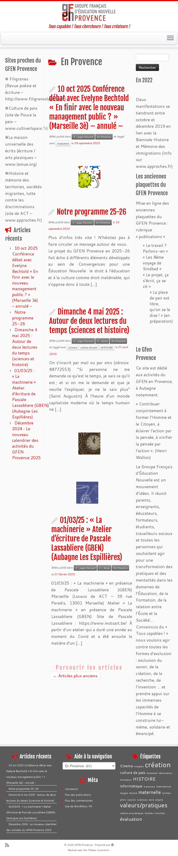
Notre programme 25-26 (22, 318)
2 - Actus (102, 341)
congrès (139, 766)
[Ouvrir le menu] (170, 38)
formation (126, 779)
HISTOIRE (107, 347)
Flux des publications (78, 795)
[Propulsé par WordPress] (112, 844)
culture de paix (88, 347)
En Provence (104, 136)
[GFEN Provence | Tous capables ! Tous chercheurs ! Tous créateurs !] (89, 12)
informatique (131, 786)
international (163, 786)
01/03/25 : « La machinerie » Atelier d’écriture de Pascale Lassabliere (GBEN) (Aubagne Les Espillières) (30, 393)
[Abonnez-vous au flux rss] (8, 845)
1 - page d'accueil (83, 136)
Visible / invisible (155, 813)
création (158, 764)
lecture (133, 793)
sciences (142, 799)
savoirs (131, 799)
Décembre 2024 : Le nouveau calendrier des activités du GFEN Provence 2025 (26, 440)
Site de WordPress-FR (78, 806)
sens (151, 799)
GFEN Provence (83, 845)
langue (124, 793)
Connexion (71, 789)
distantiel (152, 773)
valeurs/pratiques (144, 805)
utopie (159, 799)
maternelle (149, 792)
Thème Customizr (98, 850)
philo (123, 799)
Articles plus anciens (75, 676)
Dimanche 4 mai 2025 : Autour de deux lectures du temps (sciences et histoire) (24, 347)
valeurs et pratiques (131, 813)
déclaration (165, 773)
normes (166, 793)
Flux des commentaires (79, 800)
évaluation (63, 143)
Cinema (72, 347)
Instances (149, 786)
